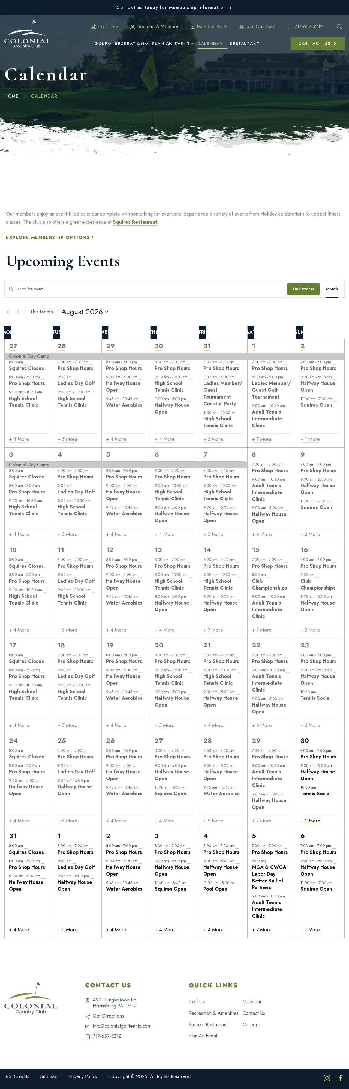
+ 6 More (213, 439)
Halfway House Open (123, 387)
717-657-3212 (308, 26)
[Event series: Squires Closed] (26, 362)
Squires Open (316, 405)
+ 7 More (262, 439)
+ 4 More (19, 439)
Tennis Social (315, 698)
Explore (106, 26)
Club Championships (269, 584)
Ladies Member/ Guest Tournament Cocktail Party (222, 393)
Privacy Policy (82, 1076)
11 (61, 549)
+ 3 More (310, 534)
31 (207, 346)
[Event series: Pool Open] (238, 882)
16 (304, 549)
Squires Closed (27, 368)
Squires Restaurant (135, 222)
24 (13, 740)
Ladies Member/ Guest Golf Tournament (271, 390)
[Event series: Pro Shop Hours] (43, 377)
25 (62, 740)
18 (61, 645)
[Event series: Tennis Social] (319, 692)
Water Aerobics (124, 405)
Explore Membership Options (48, 237)
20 (159, 645)
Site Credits (16, 1076)
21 (207, 645)
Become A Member (157, 26)
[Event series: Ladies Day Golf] (75, 377)
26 (110, 740)
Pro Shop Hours (27, 383)
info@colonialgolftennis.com (122, 1026)
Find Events (303, 289)
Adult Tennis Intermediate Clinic (267, 418)
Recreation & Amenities (214, 1013)
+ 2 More (310, 821)
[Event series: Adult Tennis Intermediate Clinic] (288, 405)
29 (110, 346)
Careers (251, 1024)
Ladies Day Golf (76, 383)
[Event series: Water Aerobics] (141, 399)
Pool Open (215, 889)
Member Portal (211, 26)
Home (11, 96)
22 (256, 645)
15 (255, 549)
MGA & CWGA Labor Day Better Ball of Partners (269, 877)
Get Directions (108, 1015)
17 (12, 645)
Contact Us (254, 1013)
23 (304, 645)
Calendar (252, 1001)
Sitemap (49, 1076)
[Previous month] (7, 312)
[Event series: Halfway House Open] (140, 377)
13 (158, 549)
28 (62, 346)
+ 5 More (67, 439)
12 (110, 549)
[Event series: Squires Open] (335, 399)
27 (13, 346)
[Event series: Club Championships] (269, 575)
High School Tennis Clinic (23, 402)
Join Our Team (260, 26)
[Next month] (18, 312)
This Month (41, 311)
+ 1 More (310, 439)
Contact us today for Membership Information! (172, 7)
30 (159, 346)
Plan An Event (203, 1035)
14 (207, 549)
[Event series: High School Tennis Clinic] (45, 392)
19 (110, 645)
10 (13, 549)
